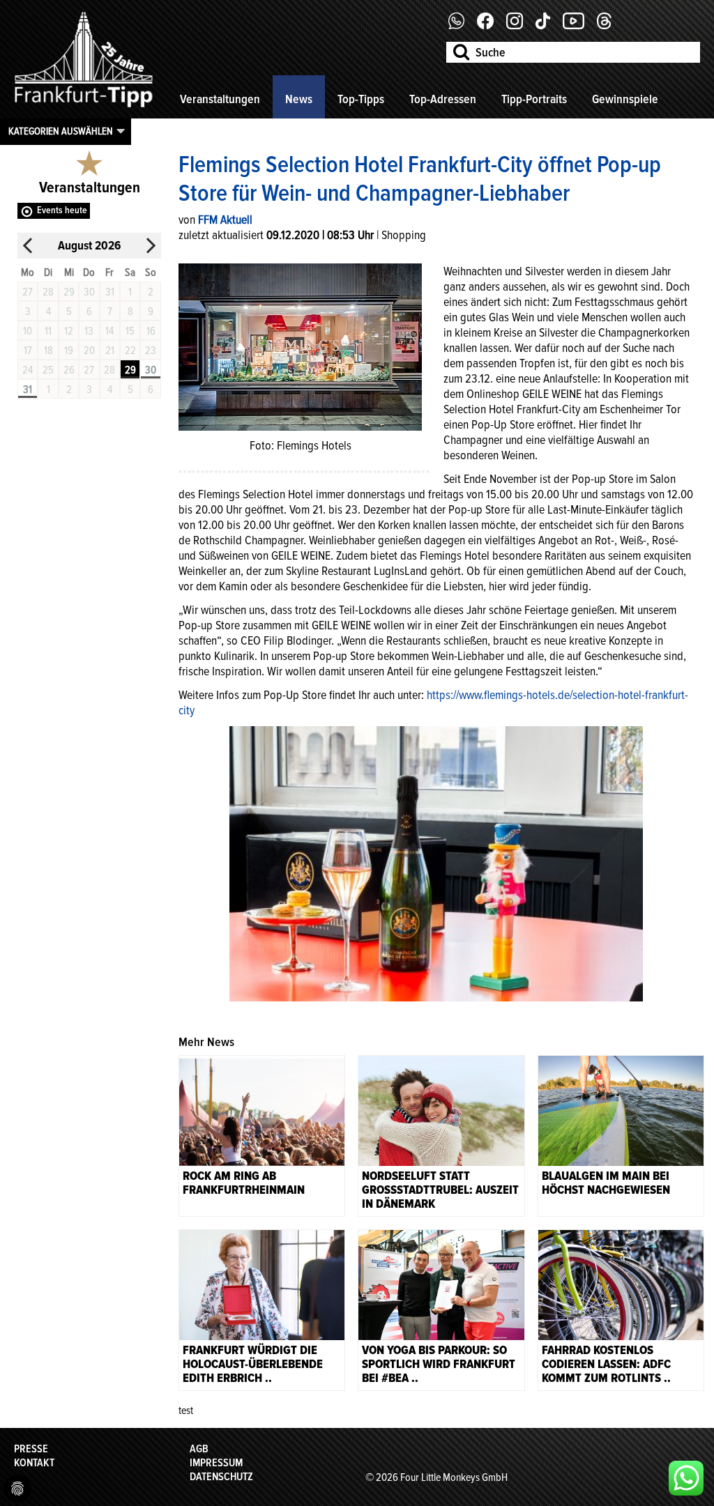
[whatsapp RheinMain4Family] (686, 1478)
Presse (31, 1449)
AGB (199, 1449)
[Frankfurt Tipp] (83, 108)
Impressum (216, 1463)
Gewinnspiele (625, 99)
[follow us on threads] (609, 26)
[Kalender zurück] (27, 246)
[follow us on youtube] (579, 26)
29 (130, 370)
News (298, 99)
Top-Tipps (360, 99)
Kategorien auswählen (60, 131)
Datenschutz (221, 1477)
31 (27, 390)
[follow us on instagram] (519, 26)
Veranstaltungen (220, 99)
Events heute (62, 210)
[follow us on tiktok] (548, 26)
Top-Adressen (442, 99)
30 (150, 370)
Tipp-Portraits (534, 99)
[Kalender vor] (150, 246)
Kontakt (34, 1463)
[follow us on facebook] (462, 26)
